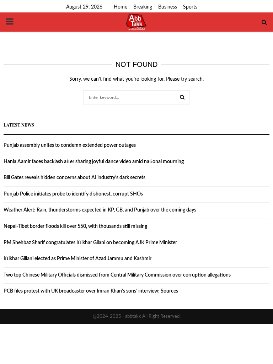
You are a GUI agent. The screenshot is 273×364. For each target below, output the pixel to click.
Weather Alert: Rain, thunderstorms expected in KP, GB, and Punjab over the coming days (100, 210)
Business (167, 7)
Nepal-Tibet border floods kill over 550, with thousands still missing (75, 226)
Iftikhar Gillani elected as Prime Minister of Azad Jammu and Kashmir (77, 258)
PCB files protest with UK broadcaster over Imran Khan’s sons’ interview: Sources (91, 291)
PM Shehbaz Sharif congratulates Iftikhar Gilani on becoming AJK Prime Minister (90, 242)
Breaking (142, 7)
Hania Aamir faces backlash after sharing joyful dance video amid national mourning (94, 161)
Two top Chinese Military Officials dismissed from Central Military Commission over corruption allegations (117, 275)
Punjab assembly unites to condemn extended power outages (70, 145)
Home (120, 7)
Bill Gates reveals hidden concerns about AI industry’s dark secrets (74, 177)
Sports (190, 7)
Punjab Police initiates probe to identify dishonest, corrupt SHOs (73, 194)
